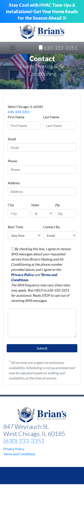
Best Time (15, 227)
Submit (42, 348)
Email (12, 139)
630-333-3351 (19, 112)
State (35, 205)
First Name (16, 117)
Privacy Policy (22, 275)
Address (14, 183)
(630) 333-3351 (24, 441)
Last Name (51, 117)
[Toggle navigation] (13, 48)
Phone (12, 161)
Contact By (51, 227)
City (11, 205)
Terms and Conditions (19, 454)
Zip (57, 205)
